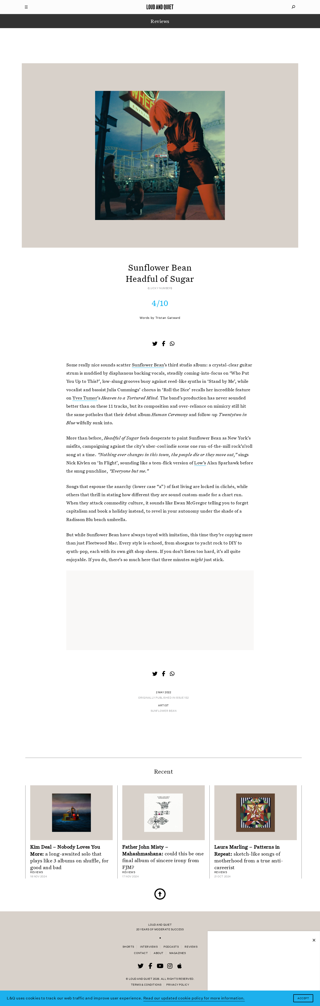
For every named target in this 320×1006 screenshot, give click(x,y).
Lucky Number (160, 288)
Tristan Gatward (167, 318)
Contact (141, 953)
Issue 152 (182, 698)
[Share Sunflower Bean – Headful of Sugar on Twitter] (155, 344)
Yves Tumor (84, 398)
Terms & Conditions (146, 985)
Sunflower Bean (148, 365)
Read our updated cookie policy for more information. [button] (194, 998)
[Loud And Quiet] (160, 7)
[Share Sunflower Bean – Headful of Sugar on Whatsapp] (172, 344)
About (159, 953)
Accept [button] (303, 998)
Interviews (149, 947)
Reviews (191, 947)
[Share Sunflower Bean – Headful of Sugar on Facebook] (164, 344)
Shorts (128, 947)
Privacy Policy (177, 985)
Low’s (200, 463)
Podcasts (171, 947)
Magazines (177, 953)
